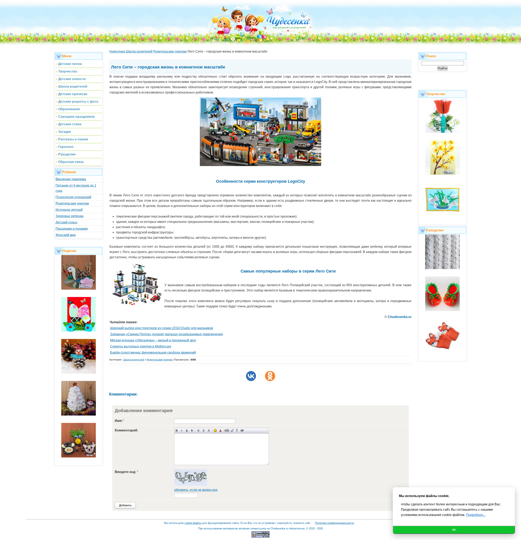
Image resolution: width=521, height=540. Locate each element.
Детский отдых (66, 222)
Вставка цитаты (232, 430)
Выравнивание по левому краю (198, 430)
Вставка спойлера (242, 430)
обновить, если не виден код (195, 490)
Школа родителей (133, 359)
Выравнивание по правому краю (208, 430)
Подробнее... (476, 515)
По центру (203, 430)
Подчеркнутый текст (187, 430)
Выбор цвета (220, 430)
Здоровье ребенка (69, 216)
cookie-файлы (192, 523)
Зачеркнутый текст (192, 430)
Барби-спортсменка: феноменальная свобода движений (153, 352)
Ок (453, 529)
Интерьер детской (69, 209)
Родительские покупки (72, 203)
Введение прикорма (71, 179)
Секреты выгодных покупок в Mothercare (140, 346)
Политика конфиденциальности (334, 523)
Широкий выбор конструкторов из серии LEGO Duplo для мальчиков (161, 328)
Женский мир (66, 235)
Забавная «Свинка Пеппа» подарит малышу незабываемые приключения (166, 334)
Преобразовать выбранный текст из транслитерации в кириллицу (237, 430)
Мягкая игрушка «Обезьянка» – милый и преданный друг (153, 340)
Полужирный (176, 430)
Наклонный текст (182, 430)
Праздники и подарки (72, 228)
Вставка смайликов (215, 430)
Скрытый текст (226, 430)
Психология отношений (73, 197)
